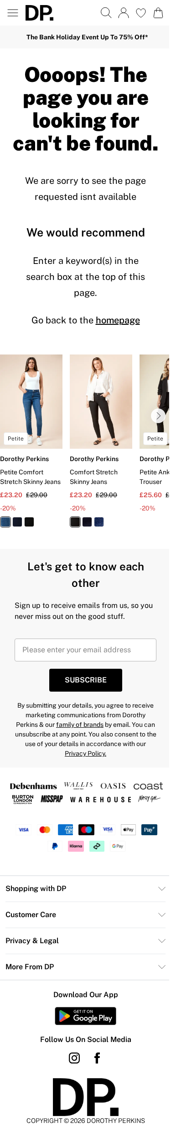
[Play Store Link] (85, 1016)
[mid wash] (5, 522)
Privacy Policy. (85, 753)
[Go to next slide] (158, 415)
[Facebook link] (97, 1058)
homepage (118, 320)
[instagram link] (74, 1058)
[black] (29, 522)
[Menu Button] (12, 12)
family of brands (80, 724)
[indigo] (17, 522)
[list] (85, 446)
